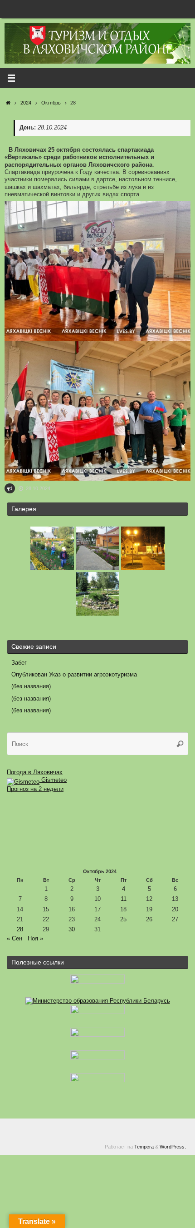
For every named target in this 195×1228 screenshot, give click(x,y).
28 (20, 929)
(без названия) (31, 686)
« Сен (14, 938)
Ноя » (35, 938)
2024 (25, 102)
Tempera (144, 1146)
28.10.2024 (38, 488)
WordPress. (173, 1146)
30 (71, 929)
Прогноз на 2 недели (35, 789)
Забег (19, 663)
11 (124, 899)
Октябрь (51, 102)
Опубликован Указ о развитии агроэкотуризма (74, 674)
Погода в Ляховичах (35, 772)
